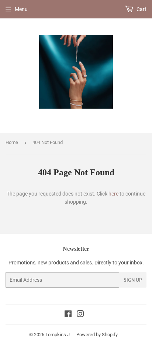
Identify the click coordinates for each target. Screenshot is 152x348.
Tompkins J (57, 334)
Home (12, 142)
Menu (21, 9)
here (113, 194)
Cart (140, 9)
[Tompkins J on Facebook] (68, 315)
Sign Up (133, 280)
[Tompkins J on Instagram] (80, 315)
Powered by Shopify (97, 334)
